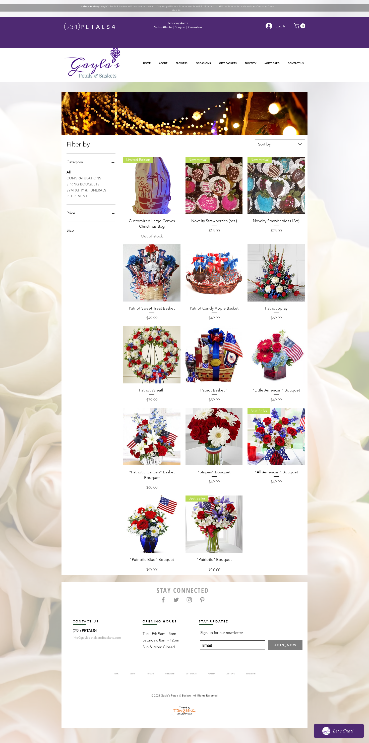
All (69, 172)
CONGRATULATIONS (84, 178)
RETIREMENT (77, 196)
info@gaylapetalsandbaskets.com (97, 637)
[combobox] (280, 144)
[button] (181, 63)
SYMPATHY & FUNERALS (86, 190)
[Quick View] (151, 273)
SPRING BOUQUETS (83, 184)
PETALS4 (89, 630)
